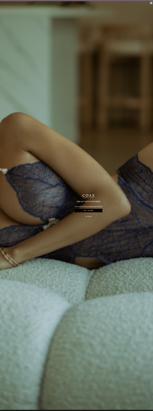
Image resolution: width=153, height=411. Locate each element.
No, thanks (88, 216)
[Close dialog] (151, 3)
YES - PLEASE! (88, 210)
